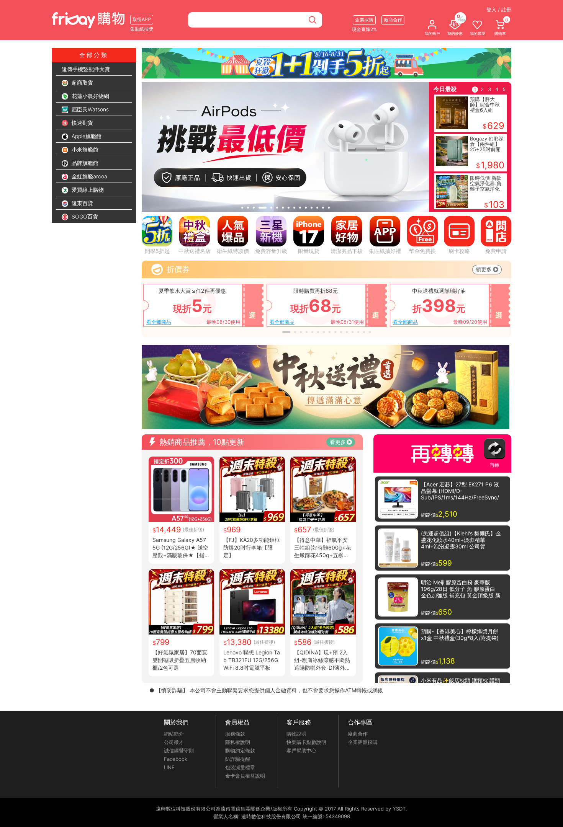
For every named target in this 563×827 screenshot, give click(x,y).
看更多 (338, 442)
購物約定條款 (240, 750)
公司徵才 (174, 742)
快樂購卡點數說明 (306, 742)
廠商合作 (358, 734)
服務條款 (235, 734)
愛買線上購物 (87, 189)
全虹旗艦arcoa (88, 176)
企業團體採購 (363, 742)
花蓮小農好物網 (89, 96)
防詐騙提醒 (237, 759)
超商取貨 (81, 82)
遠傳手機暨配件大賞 (86, 69)
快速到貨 (81, 122)
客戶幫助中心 (301, 750)
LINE (169, 767)
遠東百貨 (81, 203)
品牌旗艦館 (84, 163)
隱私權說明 (237, 742)
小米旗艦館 (84, 149)
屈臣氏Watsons (89, 109)
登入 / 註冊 (498, 10)
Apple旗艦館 (85, 136)
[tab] (242, 208)
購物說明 (296, 734)
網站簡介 (174, 734)
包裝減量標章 (240, 767)
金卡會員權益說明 (245, 776)
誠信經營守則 (179, 750)
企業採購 (364, 20)
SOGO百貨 (84, 216)
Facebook (175, 759)
